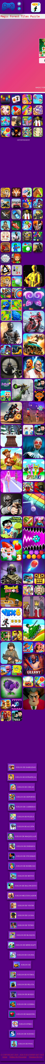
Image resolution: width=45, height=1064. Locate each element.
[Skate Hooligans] (16, 262)
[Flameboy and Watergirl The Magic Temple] (5, 103)
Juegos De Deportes (25, 797)
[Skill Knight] (16, 230)
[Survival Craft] (38, 219)
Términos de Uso (35, 1057)
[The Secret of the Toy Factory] (16, 136)
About (4, 1057)
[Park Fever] (27, 125)
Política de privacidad (17, 1057)
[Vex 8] (27, 197)
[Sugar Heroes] (27, 230)
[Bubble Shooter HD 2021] (38, 241)
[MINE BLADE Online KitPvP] (27, 136)
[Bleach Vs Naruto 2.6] (38, 230)
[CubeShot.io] (16, 125)
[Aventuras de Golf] (27, 252)
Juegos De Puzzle (25, 817)
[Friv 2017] (19, 5)
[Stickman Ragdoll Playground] (5, 219)
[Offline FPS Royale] (16, 241)
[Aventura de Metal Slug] (5, 197)
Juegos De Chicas (25, 787)
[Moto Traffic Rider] (5, 208)
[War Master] (16, 252)
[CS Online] (38, 252)
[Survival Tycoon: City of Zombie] (27, 241)
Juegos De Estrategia (25, 777)
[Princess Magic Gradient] (5, 114)
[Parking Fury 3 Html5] (16, 219)
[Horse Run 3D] (38, 197)
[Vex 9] (36, 11)
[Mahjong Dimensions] (5, 262)
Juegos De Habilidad (26, 767)
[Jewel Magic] (5, 125)
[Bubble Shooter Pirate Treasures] (5, 136)
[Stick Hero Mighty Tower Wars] (38, 208)
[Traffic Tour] (16, 208)
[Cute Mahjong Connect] (38, 136)
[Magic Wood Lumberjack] (16, 114)
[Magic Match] (27, 114)
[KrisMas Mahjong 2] (5, 241)
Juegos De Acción (25, 827)
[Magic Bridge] (38, 114)
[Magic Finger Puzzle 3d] (38, 103)
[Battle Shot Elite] (5, 230)
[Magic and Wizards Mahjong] (16, 103)
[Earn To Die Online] (5, 252)
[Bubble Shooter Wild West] (27, 208)
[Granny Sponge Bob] (38, 125)
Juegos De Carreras (25, 807)
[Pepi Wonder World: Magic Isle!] (27, 103)
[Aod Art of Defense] (16, 197)
